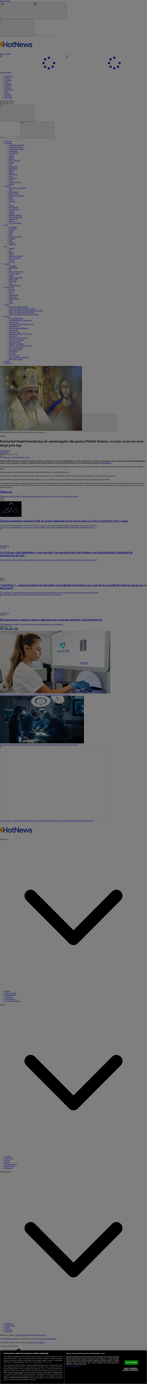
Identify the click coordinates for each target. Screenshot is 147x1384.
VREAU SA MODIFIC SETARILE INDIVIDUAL (131, 1369)
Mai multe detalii (47, 1362)
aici (4, 1374)
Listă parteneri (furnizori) (73, 1366)
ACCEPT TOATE (131, 1362)
